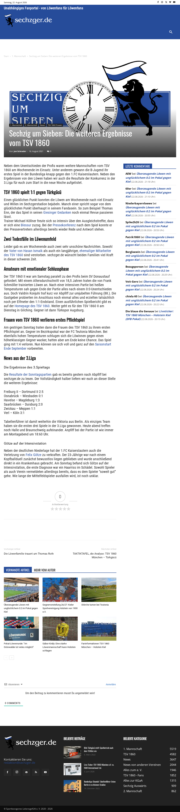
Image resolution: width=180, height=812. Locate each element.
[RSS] (35, 772)
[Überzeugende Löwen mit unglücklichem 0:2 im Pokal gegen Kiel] (21, 590)
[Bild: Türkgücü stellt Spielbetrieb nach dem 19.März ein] (72, 752)
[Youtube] (174, 2)
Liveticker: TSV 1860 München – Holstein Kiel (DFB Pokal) (149, 315)
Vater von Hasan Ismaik (26, 251)
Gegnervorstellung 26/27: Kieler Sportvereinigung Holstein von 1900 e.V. (60, 608)
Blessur (26, 225)
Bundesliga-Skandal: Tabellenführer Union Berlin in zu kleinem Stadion (99, 783)
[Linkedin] (53, 532)
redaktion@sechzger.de (19, 763)
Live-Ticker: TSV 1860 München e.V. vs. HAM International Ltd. (99, 766)
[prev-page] (6, 657)
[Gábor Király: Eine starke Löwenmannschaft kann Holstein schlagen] (60, 629)
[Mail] (26, 772)
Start (6, 56)
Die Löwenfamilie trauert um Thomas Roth (29, 553)
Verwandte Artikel (18, 570)
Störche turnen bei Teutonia (95, 604)
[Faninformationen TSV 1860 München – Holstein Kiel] (98, 629)
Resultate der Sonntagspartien (30, 374)
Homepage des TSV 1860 (32, 306)
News (42, 125)
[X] (166, 2)
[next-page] (11, 657)
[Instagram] (162, 2)
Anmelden (110, 684)
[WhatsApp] (45, 532)
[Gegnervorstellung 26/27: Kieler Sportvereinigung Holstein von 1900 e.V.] (60, 590)
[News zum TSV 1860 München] (28, 20)
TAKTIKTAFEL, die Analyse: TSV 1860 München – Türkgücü (94, 555)
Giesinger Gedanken (57, 212)
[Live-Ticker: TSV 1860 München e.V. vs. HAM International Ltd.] (72, 769)
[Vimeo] (170, 2)
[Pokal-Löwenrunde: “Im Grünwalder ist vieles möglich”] (21, 629)
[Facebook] (158, 2)
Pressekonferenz (64, 225)
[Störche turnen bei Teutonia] (98, 590)
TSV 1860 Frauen (55, 125)
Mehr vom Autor (44, 570)
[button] (171, 32)
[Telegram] (61, 532)
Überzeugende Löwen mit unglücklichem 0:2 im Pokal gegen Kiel (21, 608)
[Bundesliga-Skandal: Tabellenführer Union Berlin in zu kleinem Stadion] (72, 786)
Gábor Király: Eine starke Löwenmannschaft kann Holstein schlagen (59, 647)
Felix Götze (33, 455)
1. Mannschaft (19, 56)
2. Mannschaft (31, 125)
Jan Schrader (20, 151)
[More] (69, 532)
